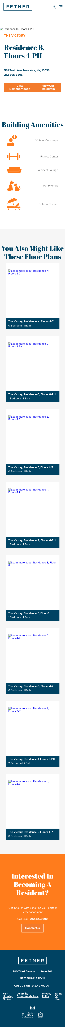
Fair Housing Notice (8, 996)
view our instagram (48, 87)
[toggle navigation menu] (61, 7)
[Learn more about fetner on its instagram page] (32, 1008)
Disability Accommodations (27, 995)
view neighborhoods (19, 87)
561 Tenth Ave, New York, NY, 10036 (27, 70)
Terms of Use (58, 996)
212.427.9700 (39, 919)
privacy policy (46, 995)
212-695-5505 (13, 74)
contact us (32, 928)
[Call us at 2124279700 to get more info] (55, 7)
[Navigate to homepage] (17, 9)
